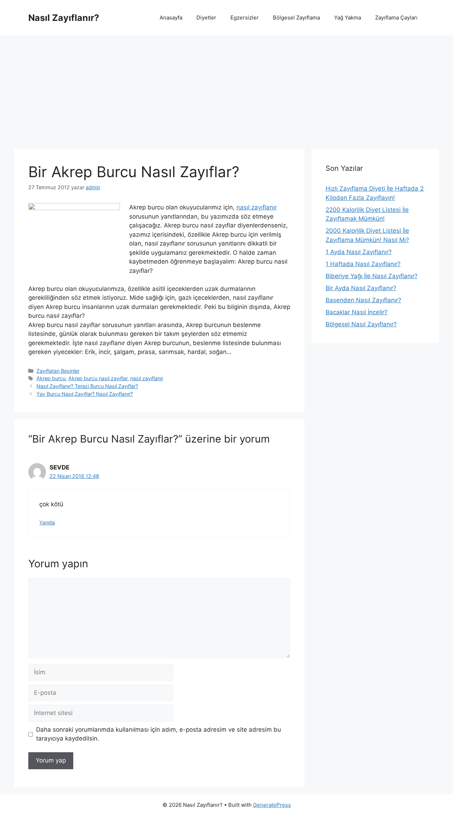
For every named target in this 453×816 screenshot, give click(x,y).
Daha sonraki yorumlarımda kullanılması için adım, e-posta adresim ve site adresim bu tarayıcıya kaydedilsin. (158, 734)
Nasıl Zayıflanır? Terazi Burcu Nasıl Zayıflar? (87, 386)
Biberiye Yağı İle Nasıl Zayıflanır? (372, 276)
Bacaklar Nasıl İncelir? (357, 312)
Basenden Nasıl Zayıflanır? (363, 300)
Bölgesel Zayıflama (296, 17)
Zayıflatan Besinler (57, 371)
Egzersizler (244, 17)
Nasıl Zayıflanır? (63, 17)
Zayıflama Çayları (396, 17)
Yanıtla (47, 522)
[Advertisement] (226, 88)
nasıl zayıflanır (256, 207)
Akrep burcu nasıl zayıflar (97, 378)
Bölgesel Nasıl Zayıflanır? (361, 324)
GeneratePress (272, 804)
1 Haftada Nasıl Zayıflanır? (363, 264)
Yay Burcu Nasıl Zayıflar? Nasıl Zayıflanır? (84, 394)
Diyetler (206, 17)
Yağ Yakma (347, 17)
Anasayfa (171, 17)
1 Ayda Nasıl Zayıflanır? (359, 251)
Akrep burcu (50, 378)
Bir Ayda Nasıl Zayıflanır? (361, 288)
